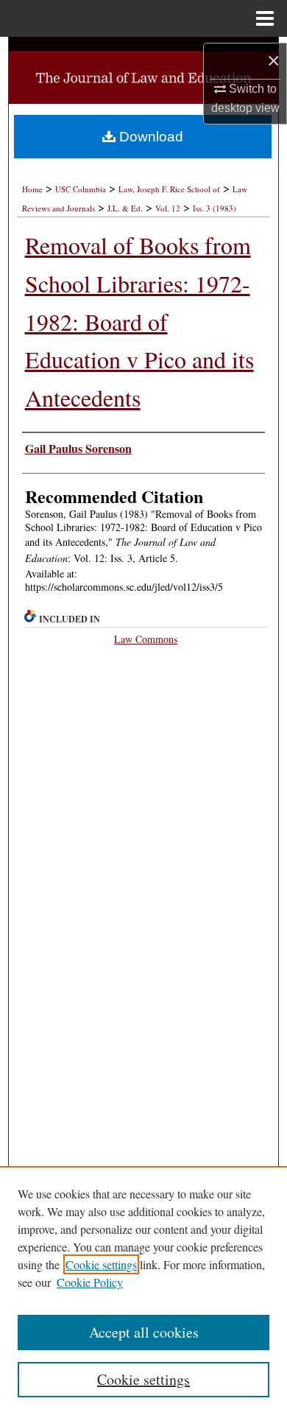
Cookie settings (101, 1264)
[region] (143, 1290)
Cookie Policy (90, 1282)
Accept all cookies (144, 1332)
